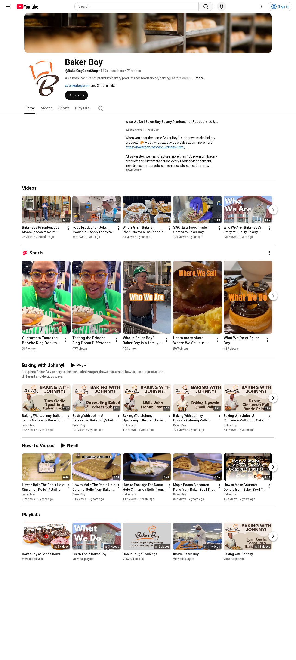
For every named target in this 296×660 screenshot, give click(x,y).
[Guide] (8, 6)
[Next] (273, 209)
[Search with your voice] (221, 6)
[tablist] (148, 108)
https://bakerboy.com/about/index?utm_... (157, 147)
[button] (134, 170)
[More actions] (68, 228)
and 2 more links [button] (103, 85)
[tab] (29, 108)
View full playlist (32, 559)
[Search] (205, 6)
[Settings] (261, 6)
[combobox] (137, 6)
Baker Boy (28, 425)
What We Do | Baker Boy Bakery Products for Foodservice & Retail (172, 122)
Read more (134, 170)
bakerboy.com (78, 85)
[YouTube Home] (27, 6)
